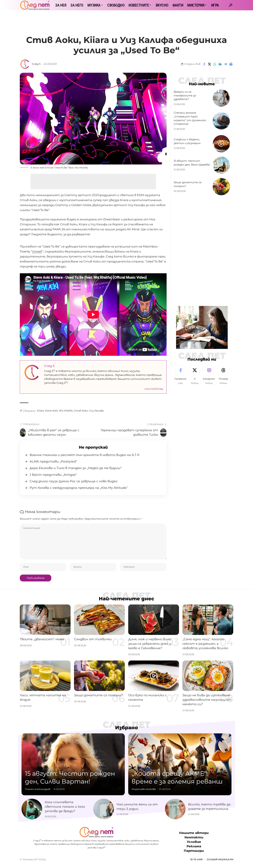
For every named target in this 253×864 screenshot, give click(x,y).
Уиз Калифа (96, 410)
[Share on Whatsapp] (214, 64)
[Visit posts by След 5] (25, 64)
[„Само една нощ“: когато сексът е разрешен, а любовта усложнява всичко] (207, 619)
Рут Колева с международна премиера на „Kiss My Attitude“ (79, 488)
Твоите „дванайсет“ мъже (42, 639)
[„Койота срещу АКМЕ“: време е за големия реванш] (179, 764)
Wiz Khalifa (65, 410)
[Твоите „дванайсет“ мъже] (45, 619)
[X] (194, 375)
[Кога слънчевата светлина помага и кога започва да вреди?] (32, 809)
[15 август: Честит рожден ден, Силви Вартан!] (73, 764)
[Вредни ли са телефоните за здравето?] (221, 98)
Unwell (37, 251)
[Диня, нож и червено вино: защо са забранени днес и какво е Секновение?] (153, 619)
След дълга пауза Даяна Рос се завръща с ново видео (73, 481)
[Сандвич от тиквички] (99, 619)
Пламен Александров (37, 789)
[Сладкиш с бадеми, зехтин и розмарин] (221, 143)
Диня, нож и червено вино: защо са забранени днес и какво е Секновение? (150, 643)
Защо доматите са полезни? (98, 695)
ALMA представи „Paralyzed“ (53, 461)
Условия (194, 842)
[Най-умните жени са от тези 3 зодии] (103, 809)
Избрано (126, 727)
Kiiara (40, 410)
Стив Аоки (81, 410)
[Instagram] (209, 375)
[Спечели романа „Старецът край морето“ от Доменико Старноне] (221, 120)
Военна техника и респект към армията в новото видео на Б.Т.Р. (85, 455)
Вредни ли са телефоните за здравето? (185, 95)
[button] (230, 5)
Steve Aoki (51, 410)
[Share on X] (209, 64)
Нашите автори (194, 833)
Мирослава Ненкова (144, 789)
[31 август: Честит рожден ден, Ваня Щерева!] (221, 165)
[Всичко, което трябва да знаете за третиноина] (175, 809)
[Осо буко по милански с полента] (153, 676)
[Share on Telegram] (225, 64)
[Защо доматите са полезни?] (221, 186)
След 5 (36, 63)
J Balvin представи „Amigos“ (53, 475)
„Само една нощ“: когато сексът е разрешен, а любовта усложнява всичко (205, 643)
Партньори (194, 851)
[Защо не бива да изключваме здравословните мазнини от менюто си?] (207, 676)
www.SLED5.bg (154, 388)
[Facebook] (180, 375)
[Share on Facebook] (204, 64)
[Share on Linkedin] (220, 64)
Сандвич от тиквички (93, 639)
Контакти (194, 837)
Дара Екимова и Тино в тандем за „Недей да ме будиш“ (76, 468)
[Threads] (223, 375)
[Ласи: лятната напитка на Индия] (45, 676)
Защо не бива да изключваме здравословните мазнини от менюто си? (206, 699)
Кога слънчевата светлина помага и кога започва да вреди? (65, 806)
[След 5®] (35, 5)
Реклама (194, 846)
